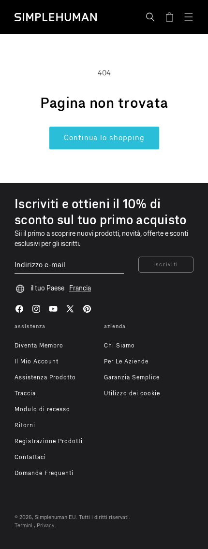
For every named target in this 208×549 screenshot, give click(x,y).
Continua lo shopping (104, 137)
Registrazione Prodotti (49, 441)
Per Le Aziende (126, 361)
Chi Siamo (119, 345)
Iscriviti (165, 264)
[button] (150, 17)
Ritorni (25, 425)
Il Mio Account (37, 361)
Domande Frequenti (44, 473)
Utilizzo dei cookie (132, 393)
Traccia (25, 393)
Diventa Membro (39, 345)
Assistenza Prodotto (45, 377)
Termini (23, 525)
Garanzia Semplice (132, 377)
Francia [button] (80, 288)
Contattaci (30, 457)
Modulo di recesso (42, 409)
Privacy (46, 525)
